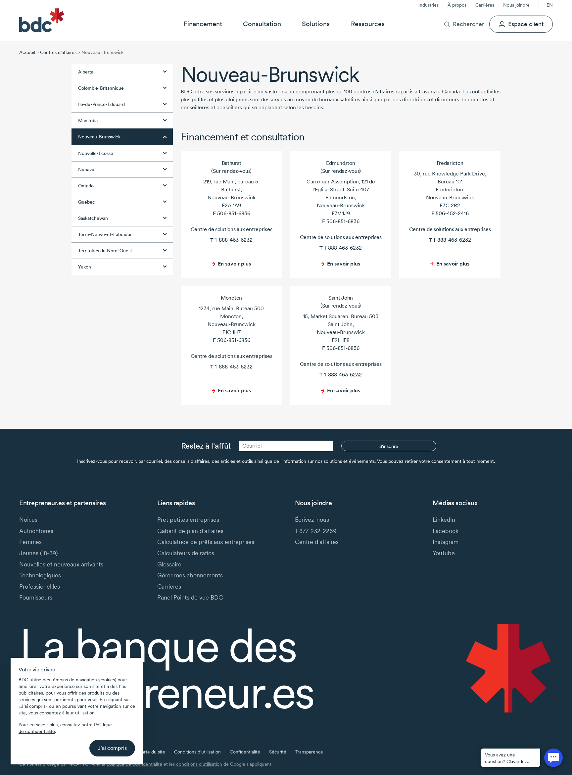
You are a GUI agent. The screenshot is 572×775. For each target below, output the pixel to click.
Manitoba (88, 120)
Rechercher (468, 24)
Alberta (85, 71)
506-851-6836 (233, 213)
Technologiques (40, 575)
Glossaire (169, 564)
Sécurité (277, 751)
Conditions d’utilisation (197, 751)
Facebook (445, 530)
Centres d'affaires (58, 52)
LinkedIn (444, 519)
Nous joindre (516, 5)
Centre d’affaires (317, 541)
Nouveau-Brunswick (99, 136)
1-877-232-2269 (316, 530)
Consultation (262, 24)
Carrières (484, 5)
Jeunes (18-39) (38, 553)
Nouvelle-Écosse (95, 153)
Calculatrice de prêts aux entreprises (205, 541)
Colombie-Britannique (101, 88)
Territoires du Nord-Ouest (105, 250)
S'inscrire (388, 446)
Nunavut (87, 169)
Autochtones (36, 530)
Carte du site (151, 751)
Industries (428, 5)
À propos (457, 5)
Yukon (84, 266)
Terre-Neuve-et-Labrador (105, 234)
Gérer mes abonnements (190, 575)
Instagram (445, 541)
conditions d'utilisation (199, 764)
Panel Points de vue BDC (190, 597)
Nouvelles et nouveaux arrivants (61, 564)
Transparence (309, 751)
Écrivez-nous (312, 519)
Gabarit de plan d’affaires (190, 530)
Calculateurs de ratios (185, 553)
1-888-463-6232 (234, 240)
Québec (86, 202)
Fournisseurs (35, 597)
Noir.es (28, 519)
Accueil (27, 52)
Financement (203, 24)
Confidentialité (245, 751)
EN (550, 5)
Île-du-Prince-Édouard (101, 104)
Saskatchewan (93, 218)
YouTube (444, 553)
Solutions (316, 24)
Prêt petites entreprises (188, 519)
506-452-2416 (452, 213)
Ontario (86, 185)
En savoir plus (234, 264)
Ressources (368, 24)
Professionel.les (39, 586)
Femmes (30, 541)
